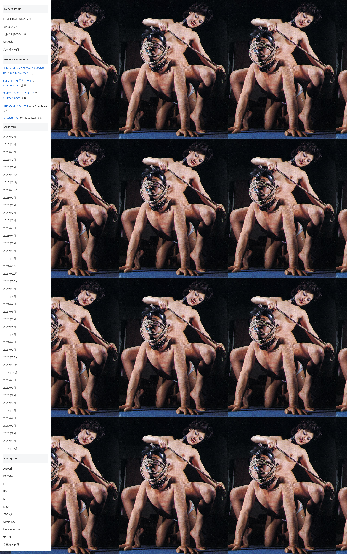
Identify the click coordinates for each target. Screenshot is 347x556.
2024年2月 (9, 342)
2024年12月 (10, 266)
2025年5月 (9, 228)
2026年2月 (9, 159)
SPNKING (9, 521)
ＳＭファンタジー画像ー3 (18, 93)
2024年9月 (9, 288)
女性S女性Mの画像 (14, 34)
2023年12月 (10, 357)
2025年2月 (9, 250)
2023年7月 (9, 395)
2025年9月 (9, 197)
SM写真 (8, 41)
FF (5, 483)
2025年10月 (10, 190)
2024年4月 (9, 326)
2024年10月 (10, 281)
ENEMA (8, 476)
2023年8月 (9, 387)
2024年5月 (9, 319)
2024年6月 (9, 311)
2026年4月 (9, 144)
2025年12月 (10, 174)
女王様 (7, 537)
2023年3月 (9, 425)
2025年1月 (9, 258)
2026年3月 (9, 152)
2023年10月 (10, 372)
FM (5, 491)
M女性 (7, 506)
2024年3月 (9, 334)
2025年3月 (9, 243)
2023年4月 (9, 418)
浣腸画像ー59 (11, 118)
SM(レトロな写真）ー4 (17, 80)
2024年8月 (9, 296)
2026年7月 (9, 136)
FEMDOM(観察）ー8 (15, 105)
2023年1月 (9, 440)
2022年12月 (10, 448)
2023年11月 (10, 364)
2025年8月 (9, 205)
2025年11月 (10, 182)
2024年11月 (10, 273)
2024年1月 (9, 349)
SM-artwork (10, 26)
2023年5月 (9, 410)
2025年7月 (9, 212)
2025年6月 (9, 220)
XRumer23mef (19, 73)
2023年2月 (9, 433)
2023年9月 (9, 380)
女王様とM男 (11, 544)
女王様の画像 (11, 49)
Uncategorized (12, 529)
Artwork (7, 468)
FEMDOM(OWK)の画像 (17, 19)
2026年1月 (9, 167)
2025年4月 (9, 235)
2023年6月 (9, 402)
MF (5, 498)
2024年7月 (9, 304)
